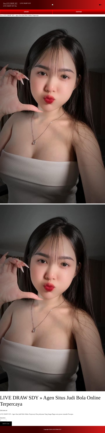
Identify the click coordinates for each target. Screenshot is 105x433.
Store (1, 15)
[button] (6, 423)
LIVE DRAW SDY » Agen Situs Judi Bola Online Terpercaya (21, 15)
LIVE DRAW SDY (5, 414)
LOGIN (26, 12)
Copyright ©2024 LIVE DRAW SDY (52, 429)
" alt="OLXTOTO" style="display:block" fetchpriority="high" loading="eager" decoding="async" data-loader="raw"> (52, 4)
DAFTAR (79, 12)
